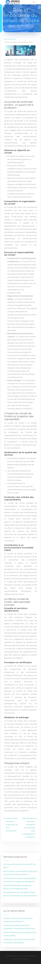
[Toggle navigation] (33, 2)
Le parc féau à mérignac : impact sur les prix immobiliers (12, 824)
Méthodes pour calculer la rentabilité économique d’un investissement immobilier (28, 827)
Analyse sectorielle (11, 39)
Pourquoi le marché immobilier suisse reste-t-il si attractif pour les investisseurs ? (20, 896)
